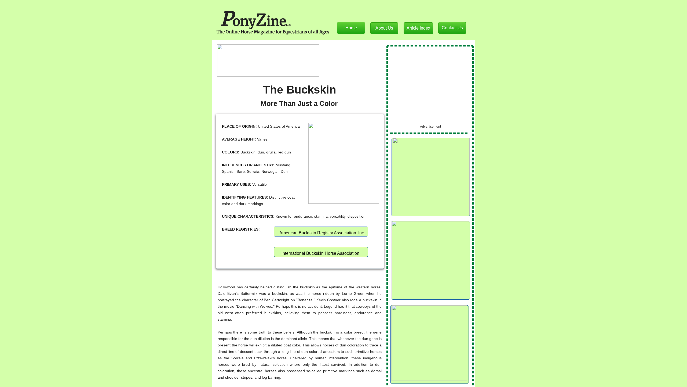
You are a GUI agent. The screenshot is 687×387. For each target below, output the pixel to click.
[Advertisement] (430, 86)
